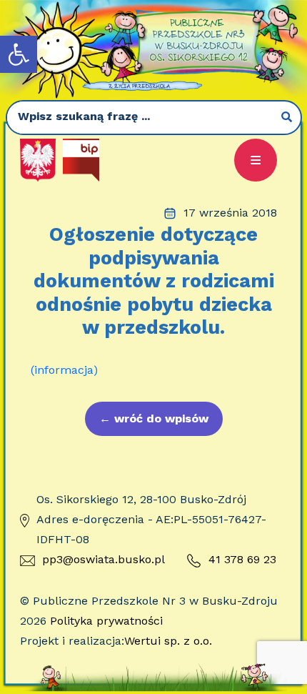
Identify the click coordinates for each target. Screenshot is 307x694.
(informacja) (64, 370)
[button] (18, 54)
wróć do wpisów (153, 418)
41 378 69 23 (242, 559)
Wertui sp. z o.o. (168, 641)
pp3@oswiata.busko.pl (103, 559)
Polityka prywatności (106, 621)
